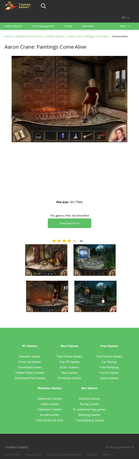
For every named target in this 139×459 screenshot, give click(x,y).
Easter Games (109, 378)
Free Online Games (109, 356)
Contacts (92, 454)
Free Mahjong (109, 367)
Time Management (43, 26)
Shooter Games (29, 356)
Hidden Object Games (29, 373)
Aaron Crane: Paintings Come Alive (88, 36)
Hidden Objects (13, 26)
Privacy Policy (33, 454)
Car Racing (109, 362)
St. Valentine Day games (89, 409)
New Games (69, 373)
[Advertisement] (69, 174)
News (106, 454)
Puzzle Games (109, 373)
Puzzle (68, 26)
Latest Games (49, 404)
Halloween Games (49, 409)
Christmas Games (69, 378)
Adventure (88, 26)
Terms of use (12, 454)
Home (8, 36)
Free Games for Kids (49, 420)
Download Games (30, 367)
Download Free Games (29, 36)
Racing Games (89, 404)
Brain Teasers (69, 367)
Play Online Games (69, 356)
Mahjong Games (89, 415)
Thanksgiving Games (89, 420)
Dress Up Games (29, 362)
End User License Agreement (64, 454)
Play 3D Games (69, 362)
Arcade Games (49, 415)
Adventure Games (50, 399)
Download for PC (69, 223)
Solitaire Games (89, 399)
